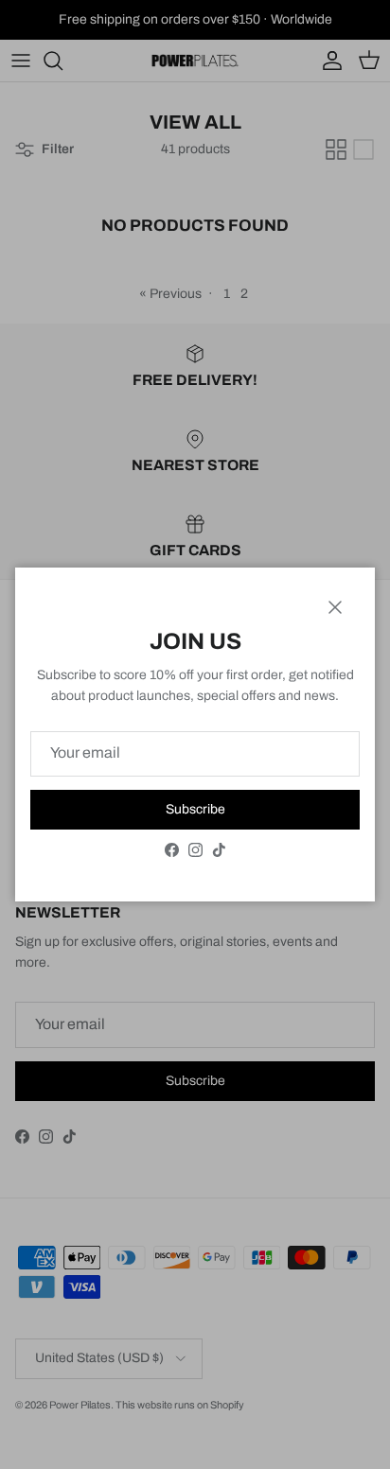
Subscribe (195, 809)
